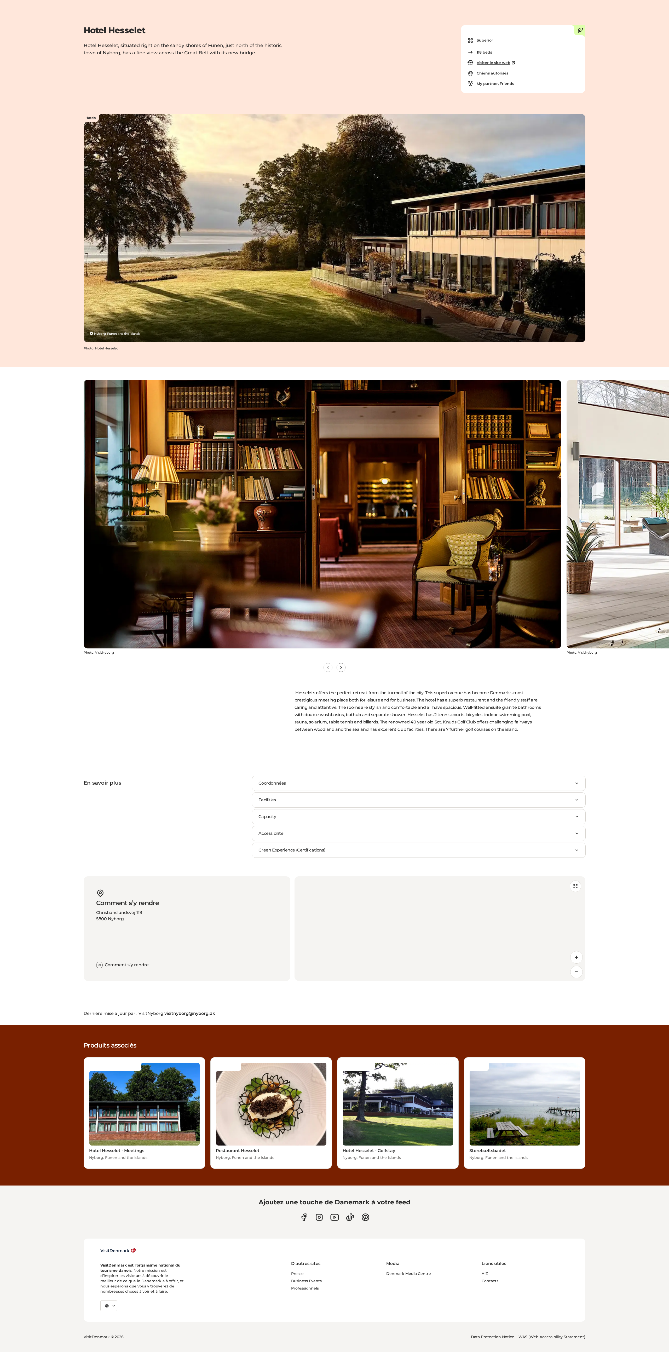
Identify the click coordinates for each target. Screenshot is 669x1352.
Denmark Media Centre (408, 1273)
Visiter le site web (493, 62)
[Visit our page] (319, 1217)
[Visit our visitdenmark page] (334, 1217)
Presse (297, 1273)
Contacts (490, 1281)
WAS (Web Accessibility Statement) (551, 1336)
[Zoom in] (576, 957)
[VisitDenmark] (118, 1250)
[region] (440, 928)
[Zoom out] (576, 972)
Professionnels (305, 1288)
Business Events (306, 1281)
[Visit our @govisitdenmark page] (350, 1217)
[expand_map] (575, 886)
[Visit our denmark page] (303, 1217)
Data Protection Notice (492, 1336)
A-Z (485, 1273)
